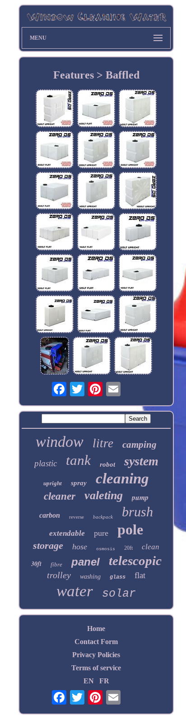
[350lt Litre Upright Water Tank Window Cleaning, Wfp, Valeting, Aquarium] (138, 314)
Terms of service (96, 668)
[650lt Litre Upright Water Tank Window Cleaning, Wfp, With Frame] (54, 356)
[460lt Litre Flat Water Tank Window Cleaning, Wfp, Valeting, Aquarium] (96, 232)
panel (85, 562)
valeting (103, 495)
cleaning (122, 478)
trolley (59, 575)
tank (78, 460)
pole (130, 529)
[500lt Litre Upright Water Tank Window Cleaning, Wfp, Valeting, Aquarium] (138, 150)
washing (90, 576)
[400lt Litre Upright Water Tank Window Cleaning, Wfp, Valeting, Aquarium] (96, 191)
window (60, 441)
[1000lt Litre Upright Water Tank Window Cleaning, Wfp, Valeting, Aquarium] (138, 191)
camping (139, 444)
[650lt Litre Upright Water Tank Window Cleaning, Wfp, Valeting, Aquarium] (138, 109)
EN (89, 681)
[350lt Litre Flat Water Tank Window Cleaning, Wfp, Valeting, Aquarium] (54, 191)
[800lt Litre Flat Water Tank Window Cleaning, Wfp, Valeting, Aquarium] (54, 150)
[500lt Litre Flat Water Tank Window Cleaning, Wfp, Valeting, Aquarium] (54, 273)
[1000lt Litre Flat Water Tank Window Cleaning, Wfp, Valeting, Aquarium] (54, 232)
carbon (49, 515)
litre (103, 443)
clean (150, 547)
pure (101, 533)
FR (104, 681)
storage (48, 545)
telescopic (135, 560)
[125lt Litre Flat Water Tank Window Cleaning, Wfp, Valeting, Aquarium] (96, 273)
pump (140, 497)
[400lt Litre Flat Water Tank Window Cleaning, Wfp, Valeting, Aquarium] (138, 273)
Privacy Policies (96, 655)
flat (140, 575)
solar (119, 593)
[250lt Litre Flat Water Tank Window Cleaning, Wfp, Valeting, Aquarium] (96, 314)
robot (107, 464)
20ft (128, 548)
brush (137, 511)
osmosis (105, 549)
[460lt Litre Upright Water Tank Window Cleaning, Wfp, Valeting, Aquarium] (54, 109)
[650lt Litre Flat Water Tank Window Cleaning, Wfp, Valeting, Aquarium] (96, 109)
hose (79, 546)
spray (79, 483)
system (141, 461)
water (74, 591)
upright (52, 483)
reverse (76, 517)
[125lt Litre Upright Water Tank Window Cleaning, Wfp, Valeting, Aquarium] (138, 232)
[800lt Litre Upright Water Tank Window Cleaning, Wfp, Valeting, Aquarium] (96, 150)
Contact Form (96, 641)
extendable (67, 533)
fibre (56, 564)
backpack (103, 517)
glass (118, 577)
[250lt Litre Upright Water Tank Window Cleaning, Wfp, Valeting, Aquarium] (54, 314)
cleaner (59, 496)
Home (96, 628)
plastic (45, 463)
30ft (36, 563)
